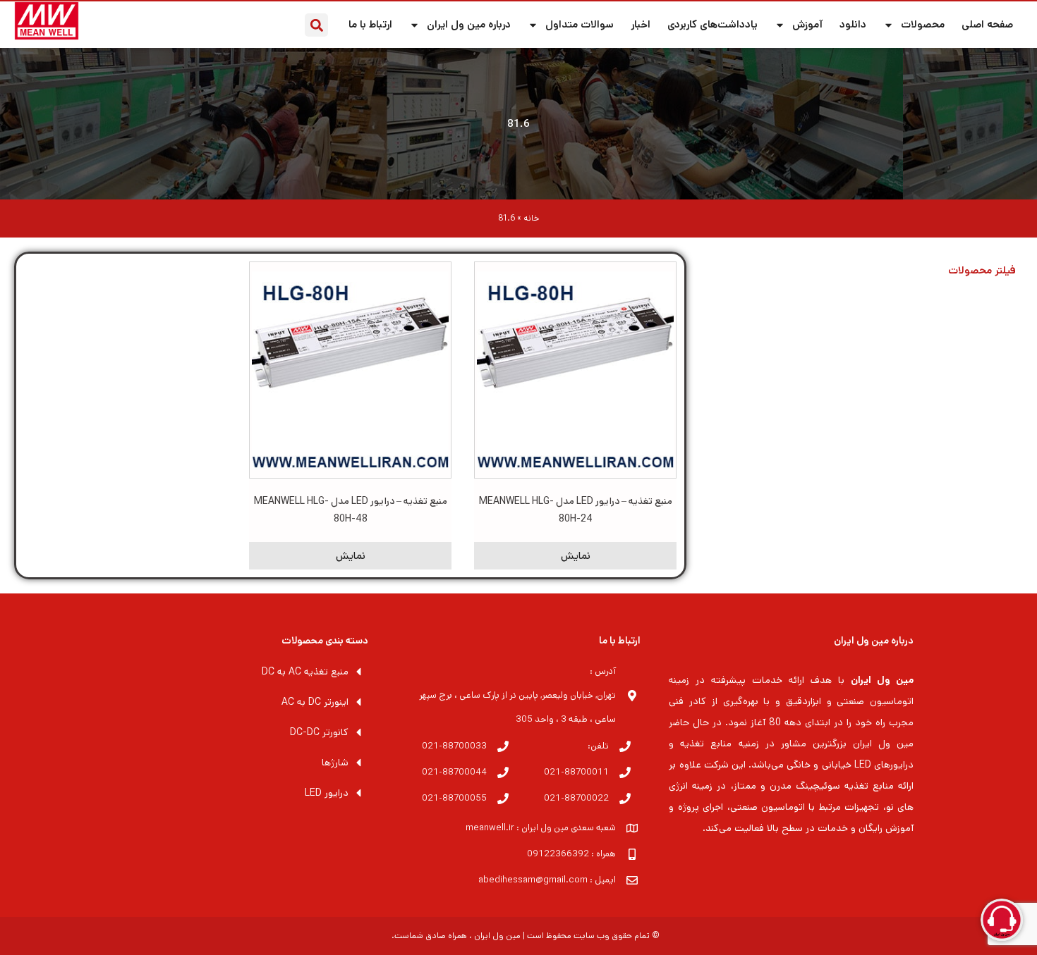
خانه (531, 218)
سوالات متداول (579, 24)
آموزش (807, 24)
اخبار (640, 24)
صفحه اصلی (987, 24)
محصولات (923, 24)
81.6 (518, 123)
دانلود (852, 24)
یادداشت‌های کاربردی (712, 24)
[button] (316, 25)
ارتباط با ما (370, 24)
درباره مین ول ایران (469, 24)
